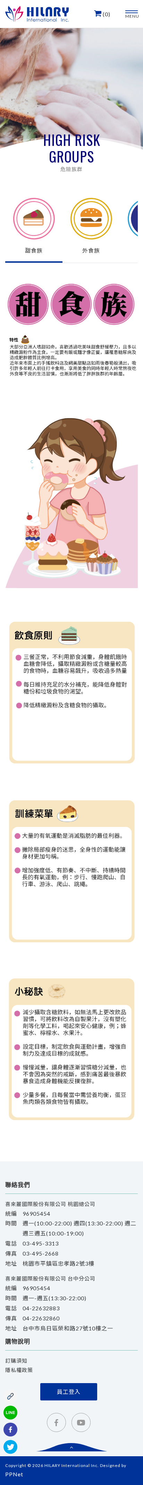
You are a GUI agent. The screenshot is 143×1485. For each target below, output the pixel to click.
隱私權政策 (19, 1370)
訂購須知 (16, 1360)
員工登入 (69, 1391)
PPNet (14, 1474)
